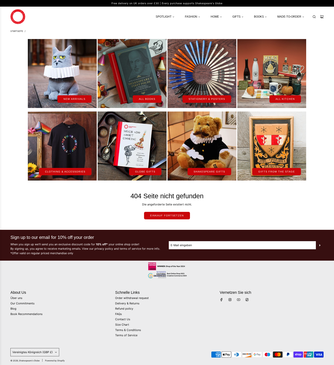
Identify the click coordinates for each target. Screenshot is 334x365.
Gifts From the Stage (276, 171)
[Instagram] (230, 299)
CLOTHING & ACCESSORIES (65, 171)
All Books (147, 99)
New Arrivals (74, 99)
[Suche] (314, 17)
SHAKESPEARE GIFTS (209, 171)
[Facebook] (221, 299)
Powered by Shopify (55, 360)
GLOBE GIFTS (145, 171)
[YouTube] (238, 299)
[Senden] (320, 245)
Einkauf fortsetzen (167, 215)
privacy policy (103, 248)
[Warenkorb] (322, 17)
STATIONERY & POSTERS (207, 99)
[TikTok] (247, 299)
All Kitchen (285, 99)
